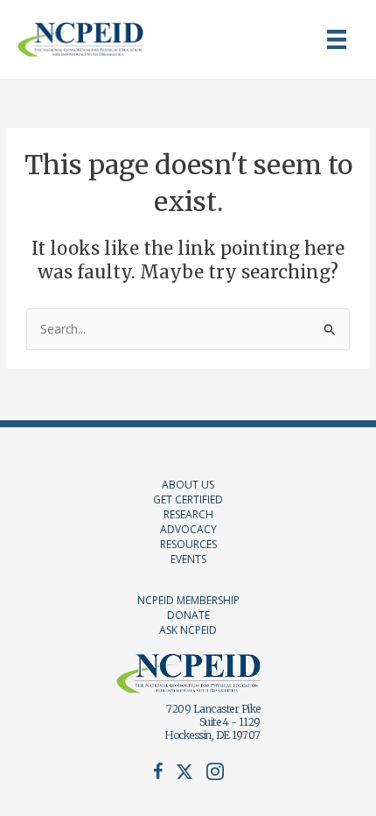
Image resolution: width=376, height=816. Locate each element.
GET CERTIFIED (188, 499)
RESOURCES (188, 544)
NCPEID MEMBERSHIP (188, 600)
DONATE (188, 615)
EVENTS (188, 559)
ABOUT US (188, 484)
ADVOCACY (188, 529)
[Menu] (337, 39)
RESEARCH (188, 514)
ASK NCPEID (188, 630)
